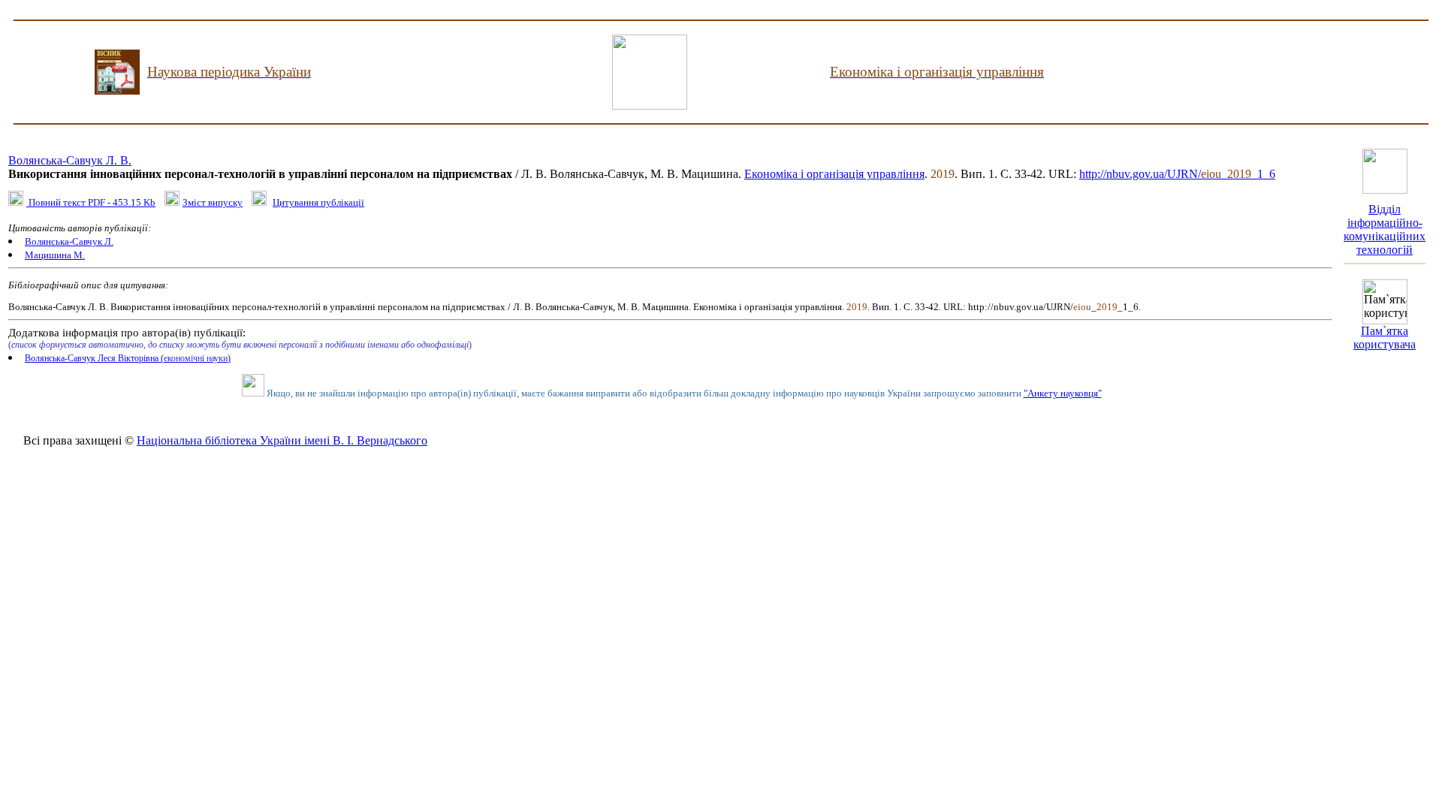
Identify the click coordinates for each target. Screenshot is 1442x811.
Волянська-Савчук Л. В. (69, 160)
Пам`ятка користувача (1384, 337)
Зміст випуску (213, 202)
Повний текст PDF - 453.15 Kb (90, 202)
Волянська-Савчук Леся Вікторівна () (128, 358)
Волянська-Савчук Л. (69, 241)
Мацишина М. (55, 255)
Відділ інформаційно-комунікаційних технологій (1384, 229)
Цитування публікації (318, 202)
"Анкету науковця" (1063, 393)
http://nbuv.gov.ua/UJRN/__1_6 (1177, 173)
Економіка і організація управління (834, 173)
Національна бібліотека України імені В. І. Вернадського (282, 440)
